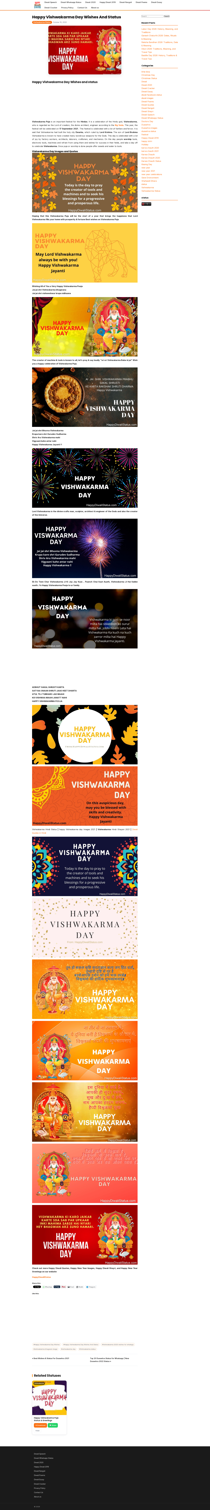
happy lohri (146, 141)
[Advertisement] (85, 102)
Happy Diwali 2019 (108, 2)
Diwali (144, 81)
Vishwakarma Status (42, 22)
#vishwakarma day (68, 1349)
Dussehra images (149, 128)
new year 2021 (148, 171)
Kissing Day (146, 164)
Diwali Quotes (147, 105)
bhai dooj (145, 71)
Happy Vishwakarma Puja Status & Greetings (46, 1419)
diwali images (147, 98)
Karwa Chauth (148, 154)
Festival (144, 134)
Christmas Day (148, 75)
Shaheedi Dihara (149, 181)
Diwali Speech (50, 2)
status (144, 184)
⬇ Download (40, 1425)
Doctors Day (147, 121)
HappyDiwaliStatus (41, 1277)
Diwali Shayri (147, 111)
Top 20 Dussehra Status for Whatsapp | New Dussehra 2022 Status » (109, 1359)
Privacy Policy (67, 8)
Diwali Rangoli (126, 2)
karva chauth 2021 (150, 151)
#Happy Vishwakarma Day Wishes (47, 1345)
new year (145, 167)
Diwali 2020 (90, 2)
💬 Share (52, 1425)
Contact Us (82, 8)
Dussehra (145, 124)
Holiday (144, 144)
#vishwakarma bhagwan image (45, 1349)
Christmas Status (149, 78)
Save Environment (149, 177)
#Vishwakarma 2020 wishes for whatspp (118, 1345)
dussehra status (148, 131)
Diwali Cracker (50, 8)
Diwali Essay (156, 2)
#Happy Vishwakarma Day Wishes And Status (80, 1345)
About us (95, 8)
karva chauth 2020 (150, 148)
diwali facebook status (151, 95)
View (37, 1431)
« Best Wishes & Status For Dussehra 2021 (50, 1358)
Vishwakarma (147, 187)
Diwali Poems (141, 2)
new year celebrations (151, 174)
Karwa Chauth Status (151, 161)
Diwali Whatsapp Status (71, 2)
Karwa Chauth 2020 (150, 158)
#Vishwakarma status (87, 1349)
